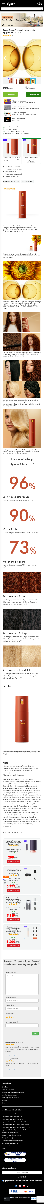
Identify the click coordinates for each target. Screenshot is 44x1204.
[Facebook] (16, 1186)
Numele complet (10, 997)
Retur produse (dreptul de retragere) (12, 1140)
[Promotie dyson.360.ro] (22, 20)
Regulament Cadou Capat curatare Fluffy (14, 1130)
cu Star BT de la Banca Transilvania (24, 102)
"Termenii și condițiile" (23, 1180)
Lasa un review (10, 973)
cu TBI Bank (18, 119)
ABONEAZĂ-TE (22, 1177)
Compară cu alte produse (11, 181)
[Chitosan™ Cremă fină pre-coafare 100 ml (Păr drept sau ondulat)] (31, 847)
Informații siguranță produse (10, 1132)
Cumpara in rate (34, 94)
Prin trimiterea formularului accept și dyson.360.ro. (22, 1181)
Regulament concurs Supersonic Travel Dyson (15, 1122)
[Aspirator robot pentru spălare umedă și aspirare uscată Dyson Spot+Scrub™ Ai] (31, 875)
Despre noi (5, 1100)
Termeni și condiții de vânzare (10, 1114)
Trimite (35, 1033)
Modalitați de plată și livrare (10, 1097)
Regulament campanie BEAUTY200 (12, 1119)
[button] (5, 58)
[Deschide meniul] (3, 4)
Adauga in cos (11, 94)
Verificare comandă (8, 1089)
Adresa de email (11, 1005)
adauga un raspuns (11, 1055)
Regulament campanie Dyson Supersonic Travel (16, 1127)
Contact (4, 1103)
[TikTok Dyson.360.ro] (27, 1186)
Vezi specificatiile (27, 181)
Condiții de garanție (8, 1138)
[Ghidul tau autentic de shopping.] (35, 1199)
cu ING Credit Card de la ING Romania (25, 107)
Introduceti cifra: (11, 1022)
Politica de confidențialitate (10, 1143)
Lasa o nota (9, 1014)
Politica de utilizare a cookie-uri (11, 1146)
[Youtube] (24, 1186)
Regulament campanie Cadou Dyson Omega (15, 1124)
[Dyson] (11, 4)
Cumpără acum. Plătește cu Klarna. (12, 1135)
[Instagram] (20, 1186)
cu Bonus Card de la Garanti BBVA (24, 113)
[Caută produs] (41, 9)
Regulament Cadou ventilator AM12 (12, 1116)
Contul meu (5, 1087)
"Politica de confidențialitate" (36, 1180)
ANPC (3, 1148)
